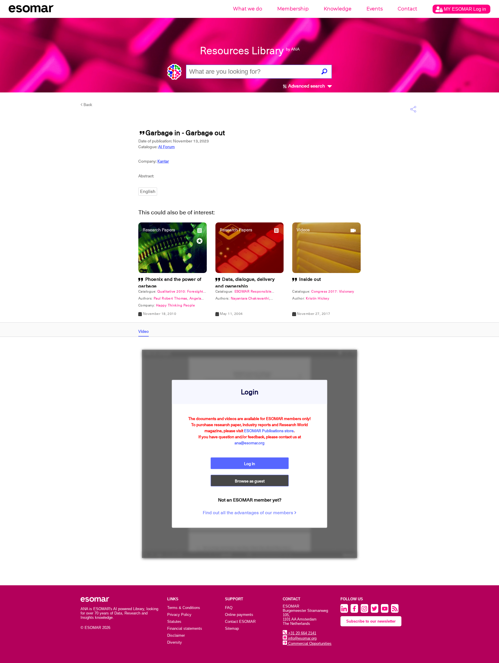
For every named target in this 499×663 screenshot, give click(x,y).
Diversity (174, 642)
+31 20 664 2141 (301, 633)
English (147, 191)
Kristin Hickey (317, 298)
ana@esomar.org (249, 442)
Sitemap (232, 628)
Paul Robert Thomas (170, 298)
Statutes (174, 621)
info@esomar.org (301, 638)
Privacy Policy (179, 614)
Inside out (310, 279)
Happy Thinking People (175, 305)
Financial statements (184, 628)
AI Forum (166, 146)
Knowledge (337, 9)
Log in (249, 463)
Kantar (163, 161)
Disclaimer (176, 635)
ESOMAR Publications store (269, 430)
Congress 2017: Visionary (332, 291)
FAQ (228, 608)
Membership (293, 9)
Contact (407, 9)
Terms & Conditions (183, 608)
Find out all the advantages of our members (248, 513)
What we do (247, 9)
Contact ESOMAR (240, 621)
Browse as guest (250, 481)
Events (374, 9)
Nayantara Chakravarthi (250, 298)
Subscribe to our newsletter (371, 621)
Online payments (239, 614)
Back (87, 104)
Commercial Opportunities (309, 643)
